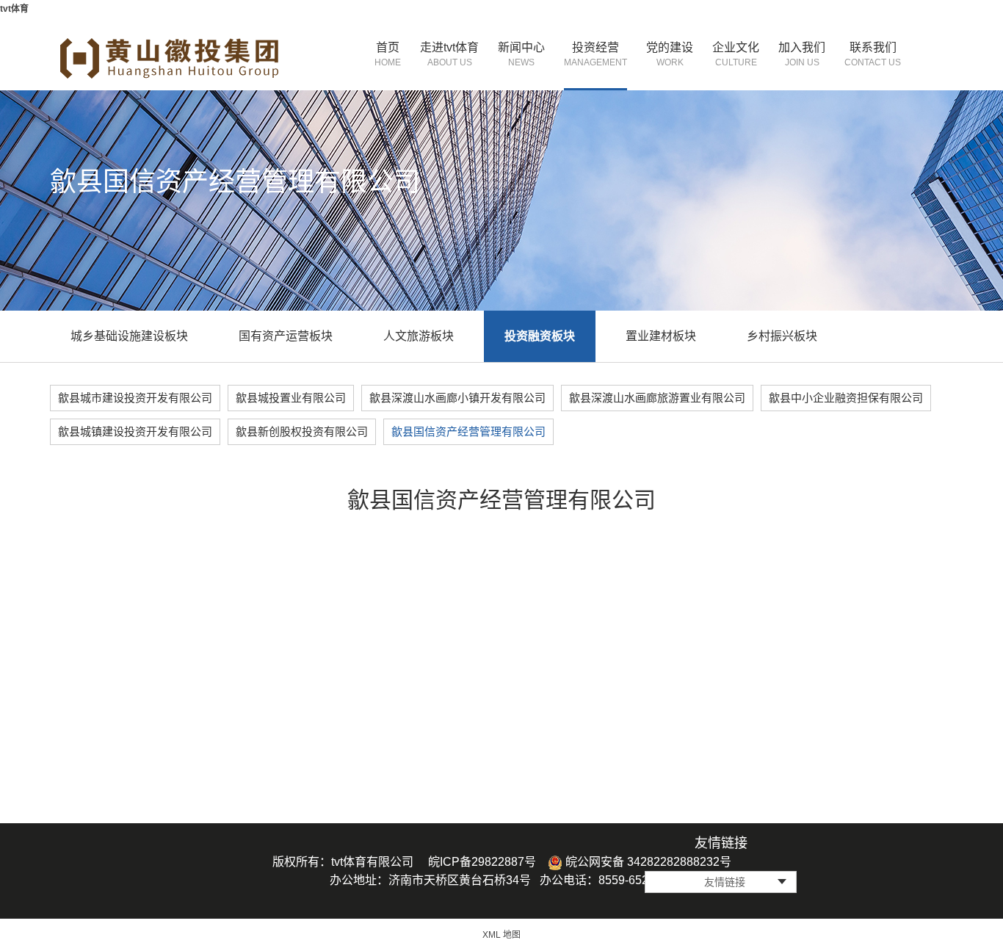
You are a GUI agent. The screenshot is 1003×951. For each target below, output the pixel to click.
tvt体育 (14, 9)
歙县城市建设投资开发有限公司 (135, 397)
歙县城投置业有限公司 (291, 397)
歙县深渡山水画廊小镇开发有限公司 (457, 397)
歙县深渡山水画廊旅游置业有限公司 (657, 397)
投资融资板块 (539, 336)
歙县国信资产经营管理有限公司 (468, 431)
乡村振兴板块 (782, 336)
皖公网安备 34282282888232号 (646, 862)
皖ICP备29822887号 (482, 862)
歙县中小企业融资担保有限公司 (846, 397)
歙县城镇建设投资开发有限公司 (135, 431)
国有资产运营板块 (286, 336)
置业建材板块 (661, 336)
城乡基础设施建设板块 (129, 336)
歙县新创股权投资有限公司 (302, 431)
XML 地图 (501, 935)
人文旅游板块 (418, 336)
